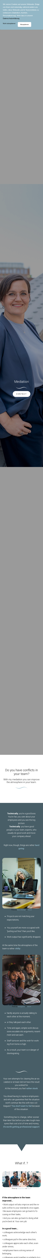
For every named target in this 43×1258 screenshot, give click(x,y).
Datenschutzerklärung (11, 18)
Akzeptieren (24, 24)
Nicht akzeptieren (9, 23)
